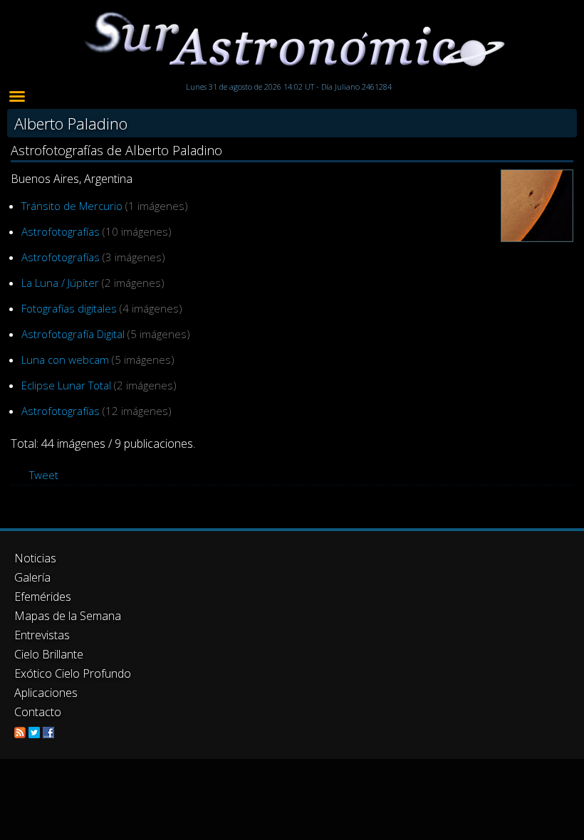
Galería (32, 577)
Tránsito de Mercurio (71, 206)
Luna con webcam (65, 359)
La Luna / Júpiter (60, 282)
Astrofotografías (60, 231)
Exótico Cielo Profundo (72, 673)
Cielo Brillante (48, 654)
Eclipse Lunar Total (66, 385)
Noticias (35, 558)
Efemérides (42, 596)
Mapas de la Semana (67, 616)
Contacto (37, 712)
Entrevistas (42, 635)
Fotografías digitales (69, 308)
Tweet (43, 475)
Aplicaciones (46, 692)
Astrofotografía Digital (73, 334)
